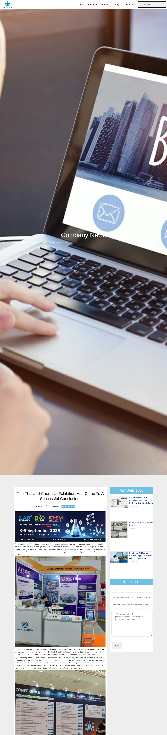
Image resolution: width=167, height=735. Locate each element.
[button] (62, 506)
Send (117, 645)
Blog (117, 4)
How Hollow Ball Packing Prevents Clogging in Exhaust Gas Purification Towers (140, 555)
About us (92, 4)
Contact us (129, 4)
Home (80, 4)
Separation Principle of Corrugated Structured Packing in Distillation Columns (141, 500)
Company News (83, 235)
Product (106, 4)
